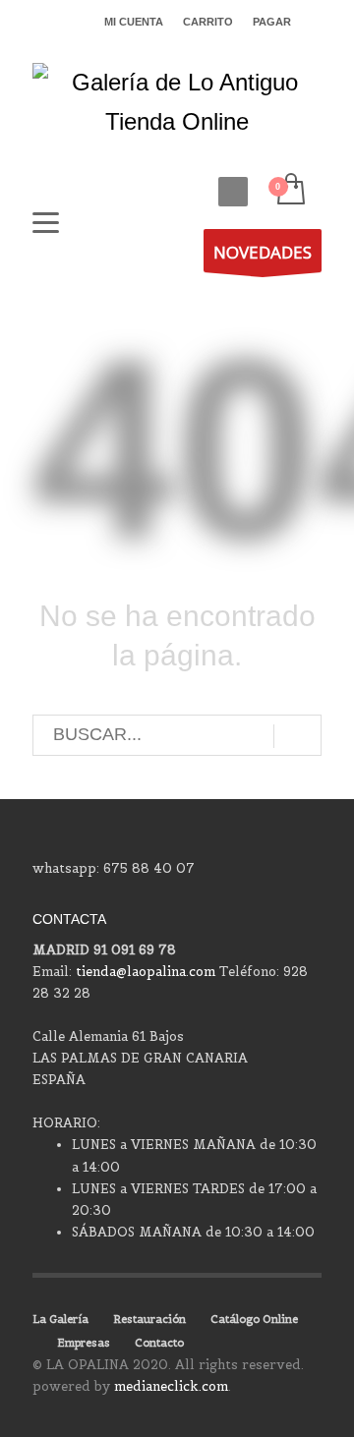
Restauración (149, 1319)
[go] (297, 736)
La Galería (60, 1319)
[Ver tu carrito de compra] (289, 190)
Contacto (159, 1343)
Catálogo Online (254, 1319)
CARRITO (208, 22)
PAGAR (272, 22)
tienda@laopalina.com (145, 971)
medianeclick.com (171, 1386)
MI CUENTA (133, 22)
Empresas (83, 1343)
